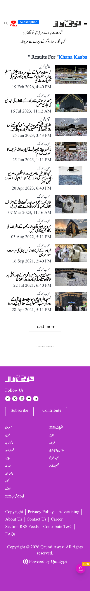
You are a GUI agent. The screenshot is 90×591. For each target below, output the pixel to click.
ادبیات (7, 466)
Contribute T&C (57, 526)
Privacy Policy (41, 512)
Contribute (51, 411)
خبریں (7, 435)
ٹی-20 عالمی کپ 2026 (14, 496)
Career (57, 519)
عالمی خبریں (9, 443)
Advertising (68, 512)
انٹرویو (51, 435)
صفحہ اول (8, 427)
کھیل (7, 481)
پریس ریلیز (9, 473)
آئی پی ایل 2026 (56, 427)
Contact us (36, 519)
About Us (13, 519)
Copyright (14, 512)
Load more (45, 326)
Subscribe (19, 411)
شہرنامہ (52, 443)
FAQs (10, 534)
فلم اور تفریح (54, 458)
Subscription (28, 22)
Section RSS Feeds (22, 526)
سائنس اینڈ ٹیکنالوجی (56, 450)
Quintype (59, 562)
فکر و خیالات (9, 450)
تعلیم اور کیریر (54, 466)
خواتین (7, 489)
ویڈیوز (7, 458)
